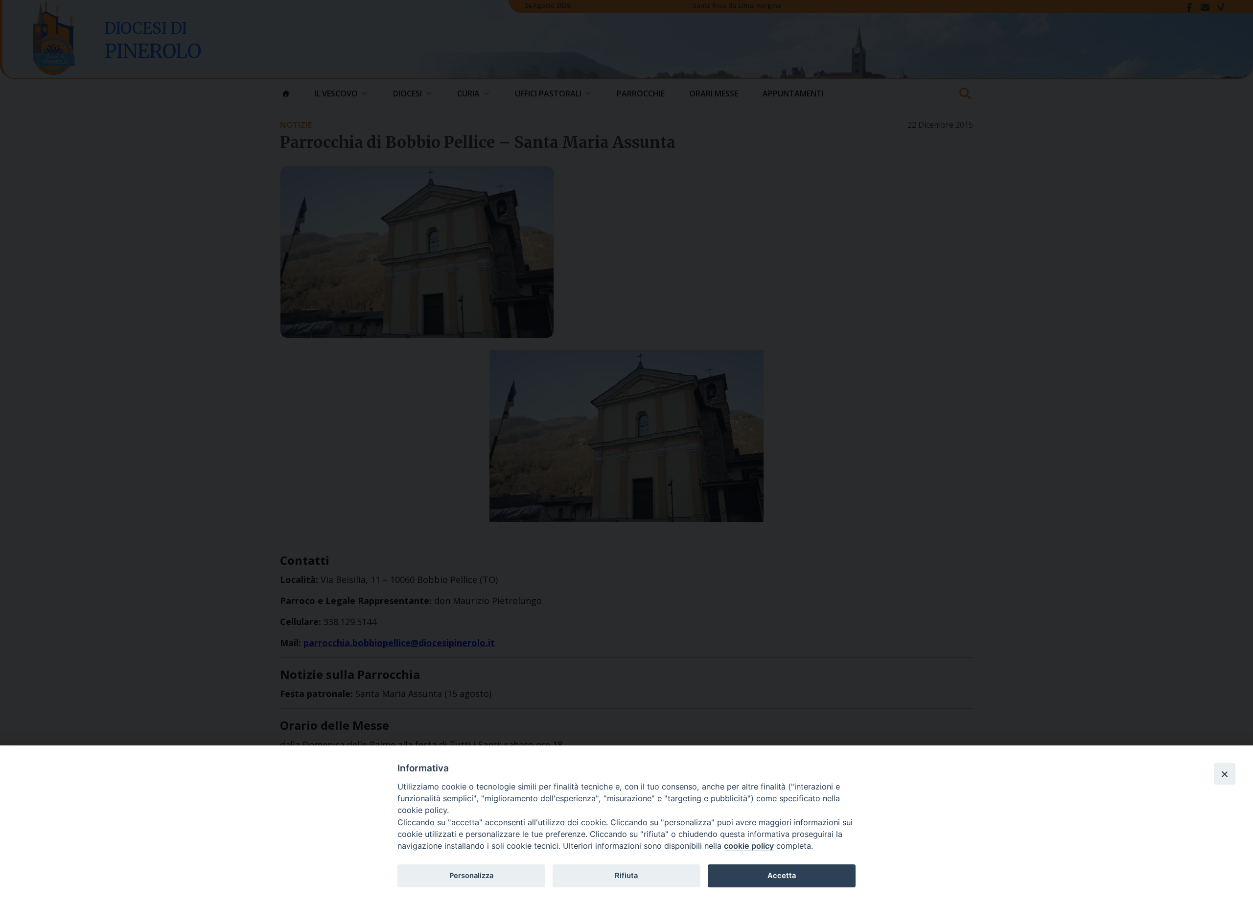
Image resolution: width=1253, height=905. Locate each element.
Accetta (781, 875)
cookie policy (749, 846)
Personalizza (471, 875)
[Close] (1224, 774)
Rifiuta (626, 875)
